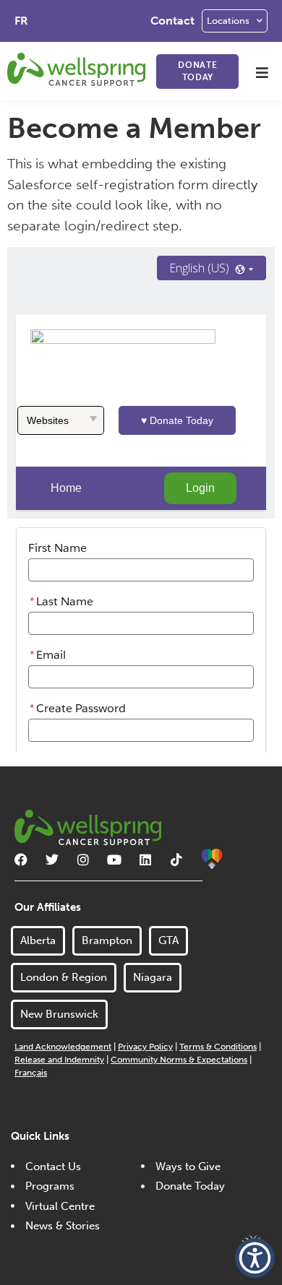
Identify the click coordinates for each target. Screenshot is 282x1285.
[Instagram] (83, 859)
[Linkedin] (145, 859)
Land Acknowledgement (62, 1047)
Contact (172, 20)
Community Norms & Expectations (179, 1060)
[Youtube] (114, 859)
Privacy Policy (145, 1047)
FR (21, 20)
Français (30, 1073)
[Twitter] (52, 859)
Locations (228, 20)
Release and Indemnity (59, 1060)
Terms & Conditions (218, 1047)
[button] (262, 72)
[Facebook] (20, 859)
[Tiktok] (176, 859)
